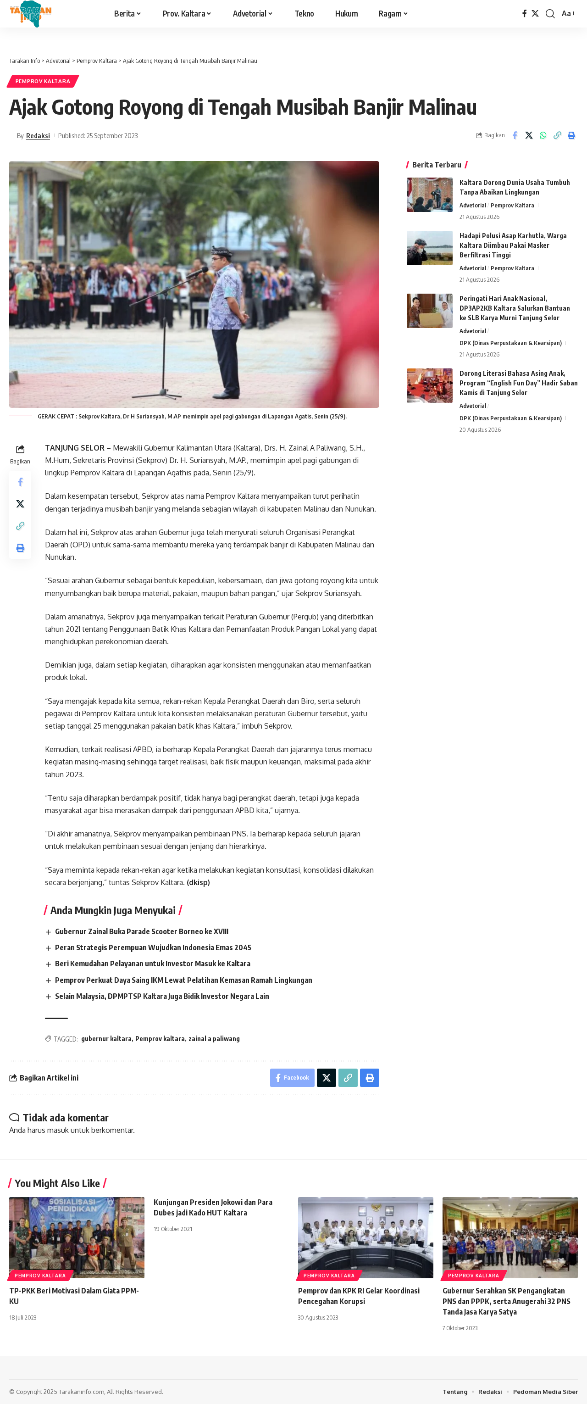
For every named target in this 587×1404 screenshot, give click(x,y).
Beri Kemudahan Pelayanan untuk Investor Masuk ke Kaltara (152, 963)
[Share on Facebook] (514, 135)
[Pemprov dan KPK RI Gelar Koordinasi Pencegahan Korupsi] (365, 1237)
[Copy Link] (557, 135)
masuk (58, 1130)
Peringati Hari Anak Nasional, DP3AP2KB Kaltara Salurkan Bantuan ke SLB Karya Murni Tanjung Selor (515, 308)
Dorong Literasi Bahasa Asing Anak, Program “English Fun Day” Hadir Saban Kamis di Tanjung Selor (519, 382)
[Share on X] (528, 135)
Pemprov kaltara (160, 1038)
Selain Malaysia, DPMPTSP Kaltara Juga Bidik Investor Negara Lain (162, 996)
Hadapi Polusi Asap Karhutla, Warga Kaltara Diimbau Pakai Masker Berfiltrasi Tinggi (513, 245)
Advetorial (473, 205)
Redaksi (38, 135)
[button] (550, 14)
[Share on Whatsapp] (543, 135)
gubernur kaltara (106, 1038)
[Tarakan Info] (49, 14)
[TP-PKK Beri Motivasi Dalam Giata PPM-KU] (76, 1237)
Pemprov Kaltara (43, 81)
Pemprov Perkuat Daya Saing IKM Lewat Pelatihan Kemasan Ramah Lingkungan (183, 980)
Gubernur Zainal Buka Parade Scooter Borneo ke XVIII (141, 931)
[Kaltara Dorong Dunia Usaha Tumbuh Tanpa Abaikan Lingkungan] (430, 195)
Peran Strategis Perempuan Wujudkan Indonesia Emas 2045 (153, 947)
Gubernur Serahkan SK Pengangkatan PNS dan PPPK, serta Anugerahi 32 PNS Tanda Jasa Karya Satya (506, 1301)
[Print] (571, 135)
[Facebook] (524, 13)
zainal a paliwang (214, 1038)
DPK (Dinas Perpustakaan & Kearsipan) (511, 342)
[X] (535, 13)
